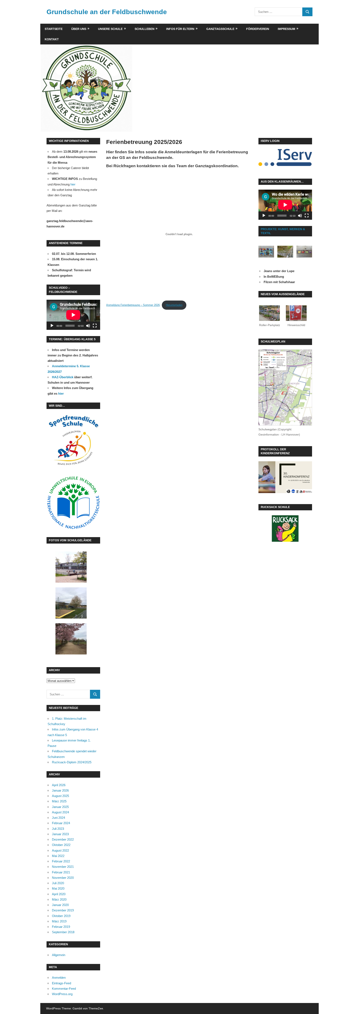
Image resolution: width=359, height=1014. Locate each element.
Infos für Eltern (180, 29)
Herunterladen (174, 305)
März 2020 (59, 899)
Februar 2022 (61, 861)
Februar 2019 (61, 926)
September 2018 (63, 932)
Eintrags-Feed (61, 983)
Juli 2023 (58, 828)
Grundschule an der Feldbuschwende (107, 12)
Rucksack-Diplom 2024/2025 (71, 762)
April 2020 (58, 894)
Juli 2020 (58, 883)
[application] (73, 315)
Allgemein (58, 955)
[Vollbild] (95, 326)
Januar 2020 (60, 905)
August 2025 (60, 796)
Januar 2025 (60, 807)
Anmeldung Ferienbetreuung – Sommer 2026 (133, 305)
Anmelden (59, 977)
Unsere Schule (110, 29)
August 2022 (60, 850)
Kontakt (52, 39)
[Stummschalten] (88, 326)
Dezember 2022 (63, 839)
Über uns (78, 29)
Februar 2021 (61, 872)
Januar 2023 (60, 834)
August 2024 (60, 812)
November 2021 (63, 866)
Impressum (286, 29)
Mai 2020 (58, 888)
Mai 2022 (58, 856)
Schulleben (144, 29)
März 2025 (59, 801)
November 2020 (63, 877)
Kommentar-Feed (64, 988)
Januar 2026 (60, 790)
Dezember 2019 (63, 910)
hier (72, 184)
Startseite (54, 29)
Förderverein (257, 29)
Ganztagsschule (220, 29)
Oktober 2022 (61, 845)
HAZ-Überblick (62, 377)
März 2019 (59, 921)
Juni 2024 (58, 817)
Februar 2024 (61, 823)
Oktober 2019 (61, 916)
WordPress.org (62, 994)
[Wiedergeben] (52, 326)
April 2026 (58, 785)
